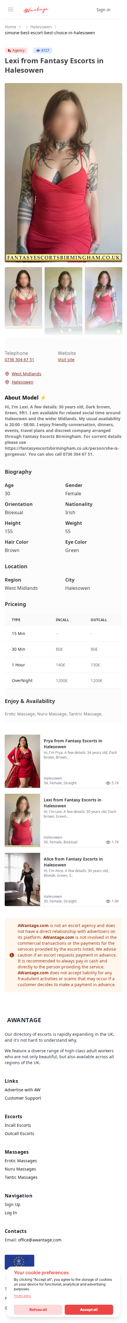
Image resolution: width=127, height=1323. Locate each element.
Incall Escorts (18, 1125)
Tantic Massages (21, 1177)
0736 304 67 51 (19, 359)
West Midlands (26, 373)
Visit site (66, 359)
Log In (11, 1212)
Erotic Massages (21, 1160)
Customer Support (23, 1098)
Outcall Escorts (19, 1133)
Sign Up (12, 1204)
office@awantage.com (39, 1240)
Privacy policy (22, 1295)
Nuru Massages (20, 1169)
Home (10, 27)
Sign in (103, 9)
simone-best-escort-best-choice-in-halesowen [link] (50, 32)
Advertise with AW (22, 1090)
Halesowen (41, 27)
